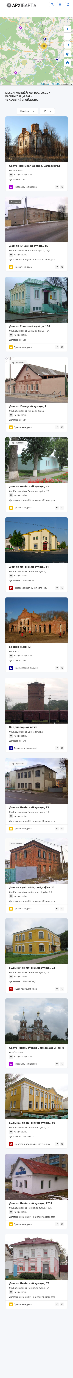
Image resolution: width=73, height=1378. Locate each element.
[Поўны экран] (67, 45)
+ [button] (67, 29)
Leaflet (41, 84)
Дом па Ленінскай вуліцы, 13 (29, 807)
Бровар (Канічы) (20, 646)
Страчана (15, 202)
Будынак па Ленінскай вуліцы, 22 (32, 967)
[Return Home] (67, 62)
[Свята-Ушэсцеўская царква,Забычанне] (21, 29)
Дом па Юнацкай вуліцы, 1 (27, 406)
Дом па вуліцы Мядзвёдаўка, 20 (31, 887)
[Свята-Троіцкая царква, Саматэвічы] (16, 73)
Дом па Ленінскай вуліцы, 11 (29, 566)
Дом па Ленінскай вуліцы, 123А (30, 1203)
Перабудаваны (18, 362)
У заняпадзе (16, 843)
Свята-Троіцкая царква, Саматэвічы (34, 165)
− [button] (67, 36)
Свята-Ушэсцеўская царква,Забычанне (36, 1047)
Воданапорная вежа (23, 727)
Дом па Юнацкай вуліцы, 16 (28, 245)
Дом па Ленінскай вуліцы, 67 (29, 1283)
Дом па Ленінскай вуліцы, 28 (29, 486)
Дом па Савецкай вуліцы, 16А (29, 326)
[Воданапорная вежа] (45, 40)
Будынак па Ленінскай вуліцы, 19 (32, 1123)
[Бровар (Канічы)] (57, 60)
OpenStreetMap (54, 84)
